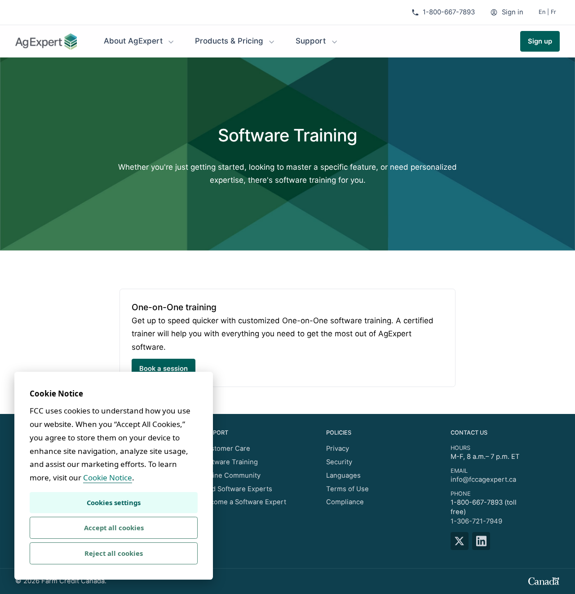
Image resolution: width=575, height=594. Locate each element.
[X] (462, 541)
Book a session (163, 369)
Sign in (512, 12)
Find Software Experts (237, 489)
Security (339, 462)
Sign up (540, 41)
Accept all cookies (114, 527)
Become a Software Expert (244, 502)
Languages (343, 475)
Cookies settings (114, 502)
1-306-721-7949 (476, 521)
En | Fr (547, 12)
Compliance (345, 502)
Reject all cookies (113, 553)
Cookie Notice (107, 477)
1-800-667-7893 (449, 12)
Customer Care (226, 448)
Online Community (231, 475)
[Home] (46, 41)
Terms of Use (347, 489)
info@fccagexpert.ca (483, 479)
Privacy (337, 448)
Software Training (230, 462)
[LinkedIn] (483, 541)
